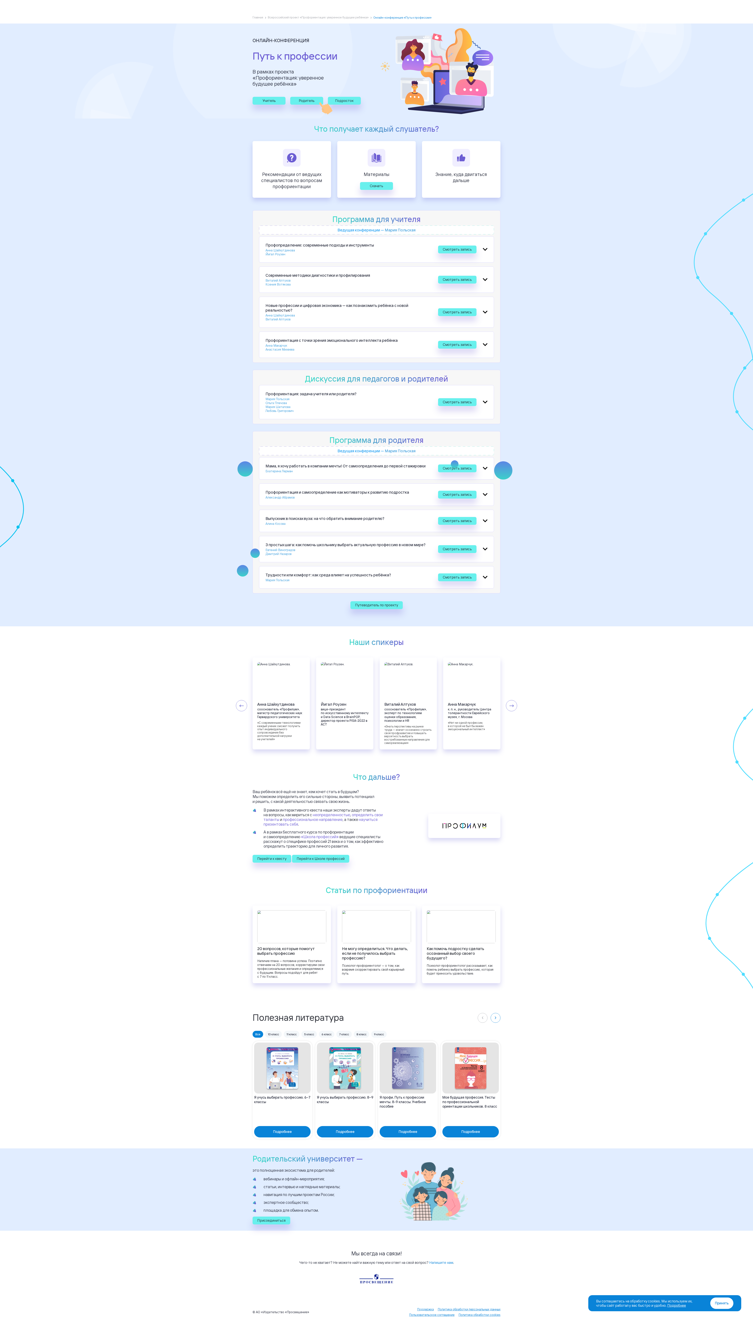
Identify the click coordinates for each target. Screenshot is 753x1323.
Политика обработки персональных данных (469, 1309)
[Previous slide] (241, 705)
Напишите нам (441, 1262)
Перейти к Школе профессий (321, 858)
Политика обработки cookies (479, 1315)
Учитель (269, 100)
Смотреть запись (457, 249)
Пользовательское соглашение (432, 1315)
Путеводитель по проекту (376, 605)
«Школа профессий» (320, 836)
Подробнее (676, 1305)
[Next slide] (511, 705)
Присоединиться (271, 1220)
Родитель (307, 100)
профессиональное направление (313, 819)
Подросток (344, 100)
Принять (722, 1303)
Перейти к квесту (271, 858)
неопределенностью (331, 814)
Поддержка (425, 1309)
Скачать (376, 186)
